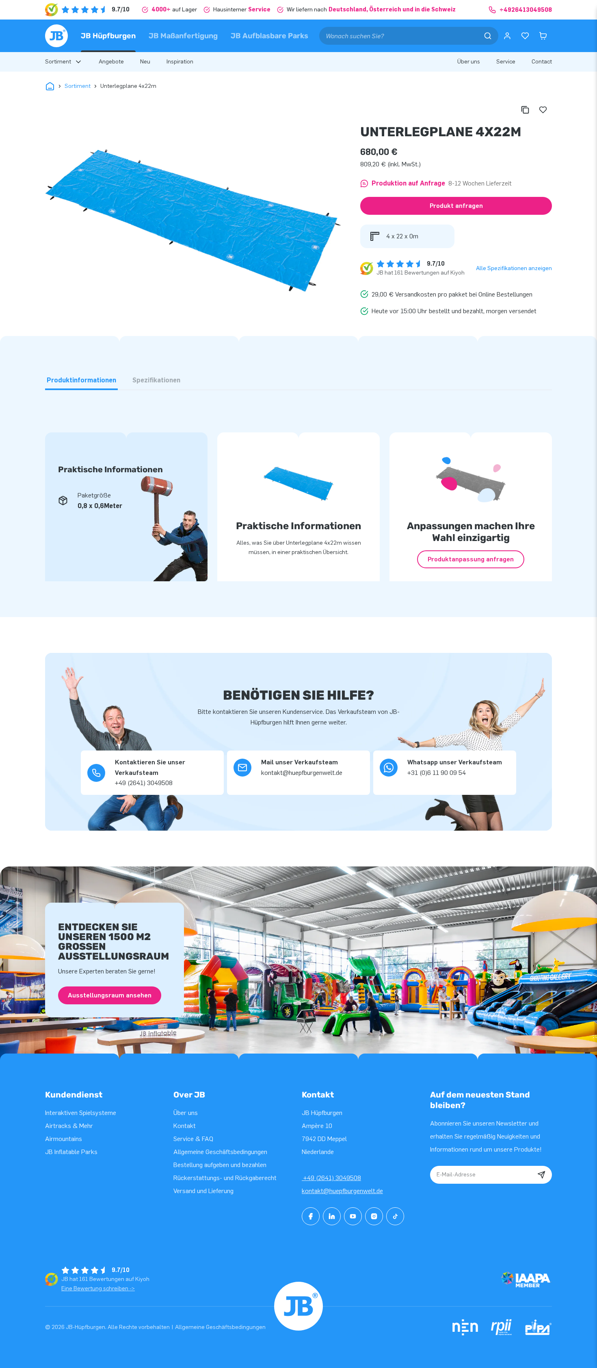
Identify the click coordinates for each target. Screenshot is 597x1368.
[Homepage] (56, 35)
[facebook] (311, 1216)
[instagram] (374, 1216)
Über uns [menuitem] (468, 61)
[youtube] (353, 1216)
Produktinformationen (81, 380)
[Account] (507, 36)
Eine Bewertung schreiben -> (98, 1288)
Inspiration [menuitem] (180, 61)
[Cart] (543, 36)
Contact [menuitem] (542, 61)
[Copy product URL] (525, 110)
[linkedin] (332, 1216)
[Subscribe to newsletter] (541, 1175)
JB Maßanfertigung (183, 35)
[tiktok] (395, 1216)
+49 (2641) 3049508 (331, 1178)
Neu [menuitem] (145, 61)
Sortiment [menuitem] (58, 61)
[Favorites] (525, 36)
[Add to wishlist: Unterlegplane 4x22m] (543, 110)
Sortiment (78, 86)
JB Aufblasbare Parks (269, 35)
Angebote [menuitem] (111, 61)
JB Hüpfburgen (108, 35)
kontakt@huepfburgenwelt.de (342, 1191)
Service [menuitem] (505, 61)
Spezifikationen (156, 380)
